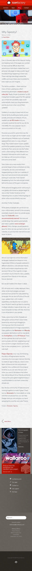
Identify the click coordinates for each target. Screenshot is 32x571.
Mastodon (18, 330)
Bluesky (27, 330)
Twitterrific (11, 216)
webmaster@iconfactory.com (16, 524)
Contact (26, 8)
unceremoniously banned (10, 218)
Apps (13, 8)
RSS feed (14, 492)
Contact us (15, 485)
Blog (19, 8)
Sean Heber (6, 37)
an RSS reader (14, 120)
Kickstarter (10, 393)
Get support (15, 488)
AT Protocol (21, 336)
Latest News (7, 421)
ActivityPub (8, 336)
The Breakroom (12, 22)
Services (5, 8)
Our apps (14, 482)
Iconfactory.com (17, 479)
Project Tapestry (7, 354)
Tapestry (15, 406)
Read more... (21, 446)
